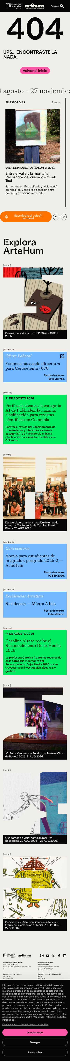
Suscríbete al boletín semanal (28, 217)
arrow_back (56, 217)
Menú (55, 6)
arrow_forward (63, 217)
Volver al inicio (35, 70)
